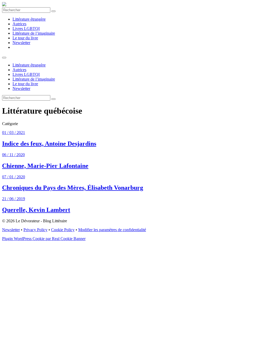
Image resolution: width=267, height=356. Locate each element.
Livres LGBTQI (26, 28)
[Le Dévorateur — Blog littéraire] (4, 5)
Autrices (19, 24)
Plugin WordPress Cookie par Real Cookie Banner (44, 238)
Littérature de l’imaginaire (34, 33)
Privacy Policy (35, 230)
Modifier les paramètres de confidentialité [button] (112, 230)
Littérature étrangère (29, 19)
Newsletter (21, 42)
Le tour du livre (25, 38)
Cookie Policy (63, 230)
